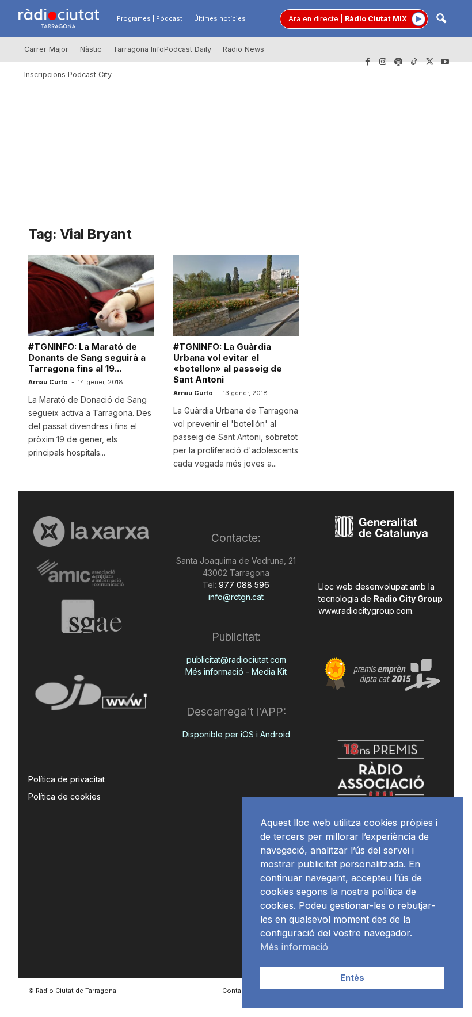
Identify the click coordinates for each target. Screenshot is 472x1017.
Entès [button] (352, 977)
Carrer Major (46, 49)
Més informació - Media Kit (236, 671)
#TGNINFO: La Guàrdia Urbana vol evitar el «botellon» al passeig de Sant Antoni (227, 363)
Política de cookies (64, 796)
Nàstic (90, 49)
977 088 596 (242, 585)
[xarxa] (91, 531)
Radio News (243, 49)
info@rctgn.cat (236, 597)
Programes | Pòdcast (149, 18)
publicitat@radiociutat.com (236, 659)
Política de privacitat (66, 779)
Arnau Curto (48, 382)
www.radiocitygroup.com (365, 610)
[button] (441, 19)
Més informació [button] (294, 947)
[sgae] (91, 616)
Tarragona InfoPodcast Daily (162, 49)
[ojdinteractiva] (91, 697)
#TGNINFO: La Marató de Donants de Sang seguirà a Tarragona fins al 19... (87, 357)
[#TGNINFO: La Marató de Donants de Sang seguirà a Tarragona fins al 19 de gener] (91, 295)
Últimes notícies (220, 18)
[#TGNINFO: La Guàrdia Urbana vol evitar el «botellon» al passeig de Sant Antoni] (236, 295)
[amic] (91, 573)
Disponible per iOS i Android (236, 734)
